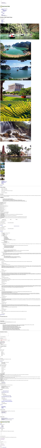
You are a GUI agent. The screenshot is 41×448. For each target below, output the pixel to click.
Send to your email (2, 321)
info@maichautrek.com (4, 412)
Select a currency (2, 428)
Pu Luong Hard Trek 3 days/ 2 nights (6, 396)
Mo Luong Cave (3, 419)
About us (2, 407)
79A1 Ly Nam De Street (4, 411)
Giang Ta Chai (3, 21)
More (2, 12)
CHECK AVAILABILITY (4, 181)
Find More (3, 9)
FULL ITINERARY (4, 182)
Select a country (1, 424)
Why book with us (3, 406)
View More (1, 404)
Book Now (1, 185)
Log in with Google (2, 439)
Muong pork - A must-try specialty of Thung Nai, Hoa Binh (8, 418)
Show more (1, 225)
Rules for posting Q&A (2, 342)
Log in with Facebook (2, 438)
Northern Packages (5, 10)
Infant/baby (1, 209)
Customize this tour (3, 382)
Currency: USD (1, 427)
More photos (1, 23)
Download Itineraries (2, 314)
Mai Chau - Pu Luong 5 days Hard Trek (7, 401)
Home (2, 14)
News (3, 13)
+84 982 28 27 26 (3, 2)
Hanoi (2, 20)
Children (1, 207)
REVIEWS (3, 183)
